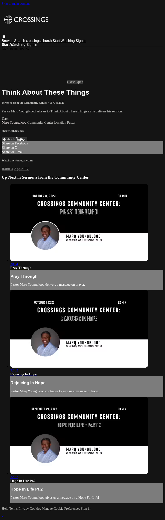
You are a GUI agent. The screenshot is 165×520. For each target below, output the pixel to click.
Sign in (81, 41)
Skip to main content (16, 3)
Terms (13, 508)
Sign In (31, 44)
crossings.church (39, 41)
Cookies (36, 508)
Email (23, 139)
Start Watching (64, 41)
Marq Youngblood (14, 122)
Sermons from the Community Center (25, 102)
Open (79, 82)
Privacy (24, 508)
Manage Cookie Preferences (61, 508)
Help (5, 508)
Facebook (9, 139)
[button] (4, 36)
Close (71, 82)
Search (20, 41)
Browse (8, 41)
